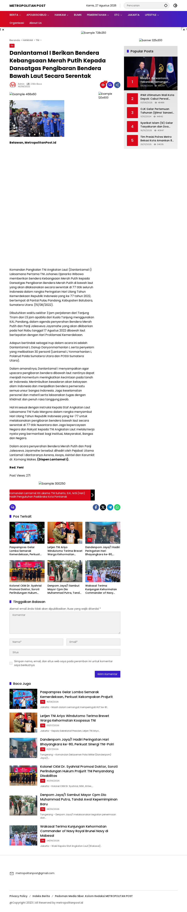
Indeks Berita (41, 896)
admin (21, 84)
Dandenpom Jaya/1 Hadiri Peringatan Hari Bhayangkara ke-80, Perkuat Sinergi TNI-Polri (102, 551)
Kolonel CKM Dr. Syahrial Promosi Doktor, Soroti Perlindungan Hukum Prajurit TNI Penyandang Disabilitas (25, 589)
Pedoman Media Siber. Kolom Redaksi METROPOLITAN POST (94, 896)
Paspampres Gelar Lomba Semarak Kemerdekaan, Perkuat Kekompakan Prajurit (24, 551)
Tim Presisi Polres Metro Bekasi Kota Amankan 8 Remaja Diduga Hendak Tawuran (156, 138)
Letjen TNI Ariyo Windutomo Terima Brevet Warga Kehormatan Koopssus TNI (64, 551)
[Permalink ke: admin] (13, 85)
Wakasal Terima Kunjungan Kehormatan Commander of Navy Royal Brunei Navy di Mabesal (101, 589)
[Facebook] (96, 507)
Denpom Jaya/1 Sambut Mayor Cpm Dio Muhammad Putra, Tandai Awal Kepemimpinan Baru (64, 589)
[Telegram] (110, 507)
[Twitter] (103, 507)
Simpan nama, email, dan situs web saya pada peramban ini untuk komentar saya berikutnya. (63, 663)
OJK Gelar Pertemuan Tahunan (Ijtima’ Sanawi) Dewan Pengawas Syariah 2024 (157, 110)
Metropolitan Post (27, 5)
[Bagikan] (117, 85)
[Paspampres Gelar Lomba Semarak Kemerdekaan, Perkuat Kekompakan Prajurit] (27, 533)
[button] (165, 5)
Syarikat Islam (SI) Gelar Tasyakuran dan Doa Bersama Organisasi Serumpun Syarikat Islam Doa (156, 124)
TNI (12, 45)
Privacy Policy (18, 896)
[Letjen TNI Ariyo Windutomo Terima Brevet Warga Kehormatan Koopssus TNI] (65, 533)
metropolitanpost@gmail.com (35, 873)
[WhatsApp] (117, 507)
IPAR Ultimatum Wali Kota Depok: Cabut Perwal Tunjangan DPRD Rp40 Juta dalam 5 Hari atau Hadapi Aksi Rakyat (157, 97)
